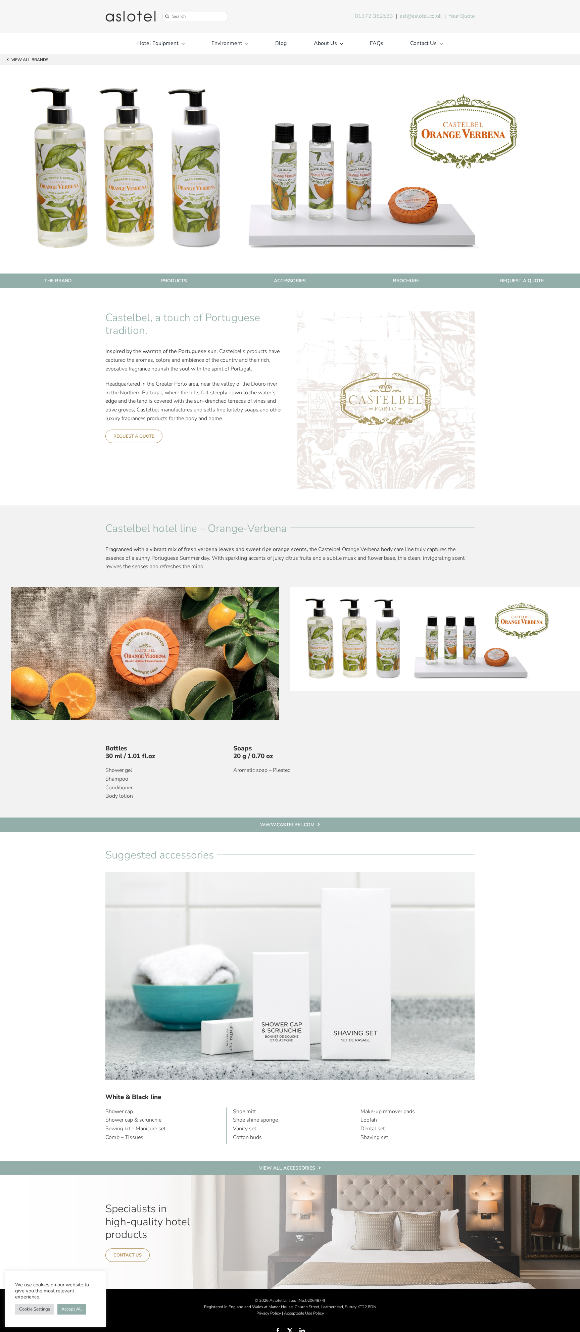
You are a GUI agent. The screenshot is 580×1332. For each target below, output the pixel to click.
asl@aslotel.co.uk (421, 16)
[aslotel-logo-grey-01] (130, 13)
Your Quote (461, 16)
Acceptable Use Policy (304, 1313)
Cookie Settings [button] (34, 1309)
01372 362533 (374, 16)
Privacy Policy (268, 1313)
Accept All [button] (71, 1309)
